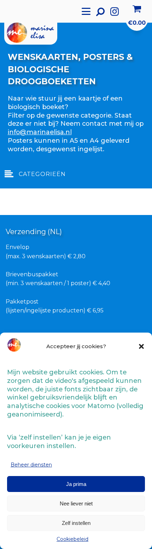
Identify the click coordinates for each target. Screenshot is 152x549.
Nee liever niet (76, 503)
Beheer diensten (31, 465)
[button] (141, 346)
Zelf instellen (76, 523)
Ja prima (76, 484)
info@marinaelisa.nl (40, 132)
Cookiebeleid (72, 539)
